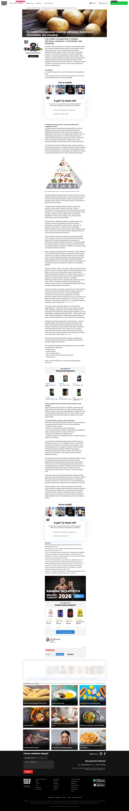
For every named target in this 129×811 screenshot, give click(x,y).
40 (77, 801)
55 (97, 801)
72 (45, 803)
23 (54, 801)
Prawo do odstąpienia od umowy (58, 806)
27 (60, 801)
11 (38, 801)
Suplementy (38, 787)
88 (66, 803)
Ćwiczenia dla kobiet (75, 779)
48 (88, 801)
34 (69, 801)
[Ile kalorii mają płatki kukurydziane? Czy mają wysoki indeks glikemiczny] (92, 739)
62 (31, 803)
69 (41, 803)
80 (56, 803)
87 (65, 803)
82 (58, 803)
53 (95, 801)
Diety (37, 785)
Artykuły (38, 3)
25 (57, 801)
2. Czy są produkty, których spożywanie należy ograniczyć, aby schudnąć (64, 75)
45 (84, 801)
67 (38, 803)
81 (57, 803)
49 (89, 801)
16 (45, 801)
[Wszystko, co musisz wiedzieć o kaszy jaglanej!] (36, 695)
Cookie (68, 797)
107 (96, 803)
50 (91, 801)
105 (92, 803)
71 (43, 803)
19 (49, 801)
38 (74, 801)
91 (70, 803)
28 (61, 801)
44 (82, 801)
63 (33, 803)
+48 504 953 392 (86, 765)
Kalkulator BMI (74, 781)
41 (78, 801)
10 (37, 801)
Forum (72, 791)
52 (93, 801)
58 (101, 801)
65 (35, 803)
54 (96, 801)
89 (68, 803)
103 (89, 803)
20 (50, 801)
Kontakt (64, 797)
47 (86, 801)
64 (34, 803)
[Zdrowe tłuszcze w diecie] (64, 695)
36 (72, 801)
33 (68, 801)
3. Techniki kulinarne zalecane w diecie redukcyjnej (58, 77)
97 (78, 803)
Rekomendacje (74, 789)
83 (60, 803)
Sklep (37, 781)
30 (64, 801)
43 (81, 801)
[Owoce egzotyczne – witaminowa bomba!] (92, 695)
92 (72, 803)
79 (54, 803)
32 (66, 801)
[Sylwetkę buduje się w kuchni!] (36, 739)
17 (46, 801)
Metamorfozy (29, 3)
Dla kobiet (55, 781)
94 (74, 803)
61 (30, 803)
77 (52, 803)
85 (62, 803)
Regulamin (57, 797)
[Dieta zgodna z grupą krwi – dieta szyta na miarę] (92, 717)
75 (49, 803)
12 (39, 801)
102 (87, 803)
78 (53, 803)
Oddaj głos (60, 654)
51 (92, 801)
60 (104, 801)
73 (46, 803)
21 (52, 801)
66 (37, 803)
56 (99, 801)
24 (56, 801)
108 (98, 803)
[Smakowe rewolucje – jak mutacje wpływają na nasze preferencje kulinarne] (64, 717)
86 (64, 803)
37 (73, 801)
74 (48, 803)
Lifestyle (55, 789)
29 (62, 801)
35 (70, 801)
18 (48, 801)
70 (42, 803)
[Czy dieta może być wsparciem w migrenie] (64, 739)
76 (50, 803)
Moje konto (55, 783)
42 (80, 801)
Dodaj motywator (75, 785)
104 (91, 803)
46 (85, 801)
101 (85, 803)
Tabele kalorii (74, 787)
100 (83, 803)
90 (69, 803)
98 (80, 803)
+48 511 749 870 (100, 765)
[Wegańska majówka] (36, 717)
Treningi (37, 783)
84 (61, 803)
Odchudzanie (56, 785)
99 (81, 803)
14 (42, 801)
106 (94, 803)
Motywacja (73, 783)
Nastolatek (55, 787)
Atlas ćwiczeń (49, 3)
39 (76, 801)
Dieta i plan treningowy (17, 3)
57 (100, 801)
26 (58, 801)
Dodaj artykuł (51, 797)
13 (41, 801)
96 (77, 803)
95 (76, 803)
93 (73, 803)
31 (65, 801)
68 (39, 803)
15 (43, 801)
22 (53, 801)
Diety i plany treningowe (41, 779)
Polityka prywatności (76, 797)
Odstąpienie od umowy (73, 806)
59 (103, 801)
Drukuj (71, 654)
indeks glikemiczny (69, 302)
